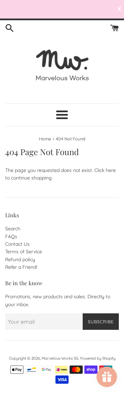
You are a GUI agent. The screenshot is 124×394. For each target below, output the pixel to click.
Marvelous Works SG (60, 358)
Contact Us (17, 244)
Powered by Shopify (97, 358)
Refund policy (20, 259)
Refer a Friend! (21, 267)
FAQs (11, 236)
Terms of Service (23, 251)
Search (12, 228)
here (111, 170)
